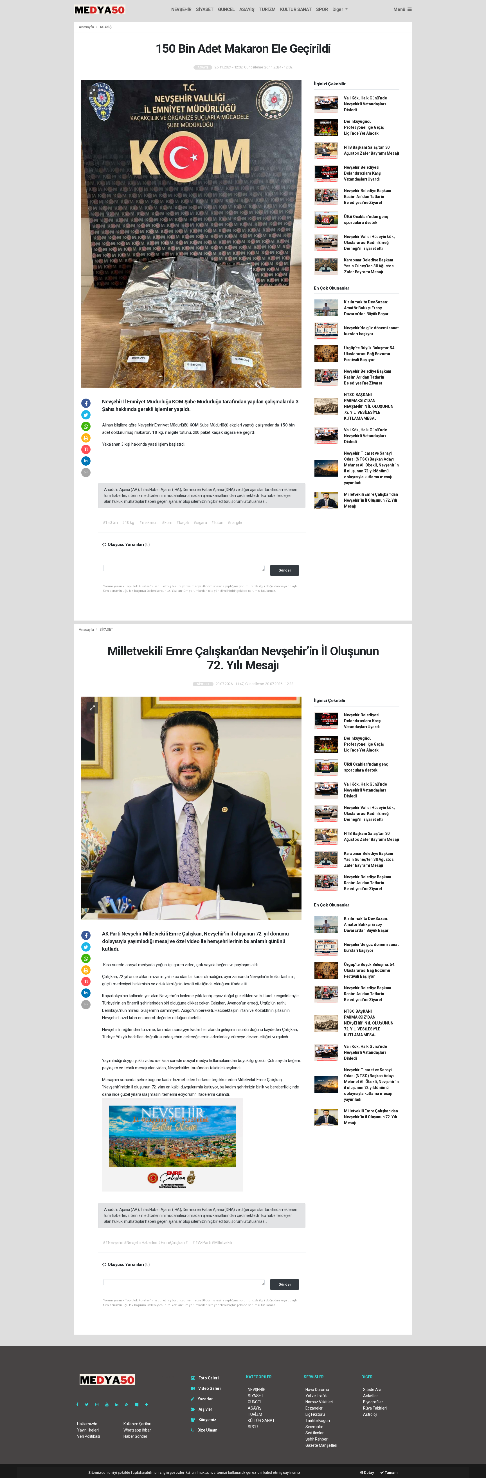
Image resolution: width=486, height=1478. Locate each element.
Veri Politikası (88, 1436)
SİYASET (204, 9)
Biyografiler (373, 1402)
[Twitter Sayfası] (89, 1404)
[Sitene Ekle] (149, 1404)
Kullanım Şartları (137, 1424)
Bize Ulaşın (207, 1430)
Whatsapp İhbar (137, 1430)
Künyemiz (207, 1419)
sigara (230, 432)
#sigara (200, 522)
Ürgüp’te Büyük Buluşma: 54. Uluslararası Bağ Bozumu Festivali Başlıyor (369, 354)
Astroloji (370, 1414)
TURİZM (267, 9)
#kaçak (182, 522)
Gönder (284, 570)
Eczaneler (314, 1408)
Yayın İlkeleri (87, 1430)
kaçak (218, 432)
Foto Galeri (208, 1378)
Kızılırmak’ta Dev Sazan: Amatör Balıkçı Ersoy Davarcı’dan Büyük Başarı (367, 308)
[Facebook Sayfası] (79, 1404)
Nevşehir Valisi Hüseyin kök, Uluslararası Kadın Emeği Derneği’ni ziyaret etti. (369, 242)
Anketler (370, 1395)
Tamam (391, 1472)
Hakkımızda (87, 1424)
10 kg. (158, 432)
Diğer (338, 9)
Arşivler (205, 1409)
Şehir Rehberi (316, 1439)
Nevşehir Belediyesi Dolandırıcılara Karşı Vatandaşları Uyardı (362, 173)
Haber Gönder (135, 1436)
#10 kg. (128, 522)
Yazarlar (205, 1399)
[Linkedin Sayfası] (119, 1404)
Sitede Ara (372, 1389)
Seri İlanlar (314, 1433)
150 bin (287, 425)
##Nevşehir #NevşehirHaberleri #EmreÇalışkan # (145, 1242)
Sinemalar (314, 1426)
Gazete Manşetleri (321, 1445)
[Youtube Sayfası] (109, 1404)
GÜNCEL (226, 9)
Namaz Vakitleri (319, 1402)
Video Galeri (208, 1388)
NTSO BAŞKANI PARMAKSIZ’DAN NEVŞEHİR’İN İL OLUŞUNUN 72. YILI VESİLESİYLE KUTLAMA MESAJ (368, 406)
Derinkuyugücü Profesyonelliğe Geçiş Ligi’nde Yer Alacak (364, 127)
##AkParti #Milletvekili (212, 1242)
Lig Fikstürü (315, 1414)
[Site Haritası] (139, 1404)
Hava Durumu (317, 1389)
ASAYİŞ (247, 9)
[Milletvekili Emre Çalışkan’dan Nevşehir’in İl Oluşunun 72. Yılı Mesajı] (191, 808)
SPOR (322, 9)
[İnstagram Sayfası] (99, 1404)
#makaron (148, 522)
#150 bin (110, 522)
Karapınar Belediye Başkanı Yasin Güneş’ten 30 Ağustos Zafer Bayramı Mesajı (369, 266)
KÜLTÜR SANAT (296, 9)
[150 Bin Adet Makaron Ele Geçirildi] (191, 234)
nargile (172, 432)
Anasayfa (86, 27)
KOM (195, 425)
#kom (167, 522)
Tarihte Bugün (317, 1420)
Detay (368, 1472)
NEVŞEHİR (181, 9)
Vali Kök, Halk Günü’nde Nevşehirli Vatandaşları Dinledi (365, 104)
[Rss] (129, 1404)
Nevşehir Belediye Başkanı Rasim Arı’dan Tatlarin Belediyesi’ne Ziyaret (367, 196)
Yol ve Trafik (316, 1395)
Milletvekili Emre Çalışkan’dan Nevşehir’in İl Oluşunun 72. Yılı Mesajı (371, 500)
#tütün (217, 522)
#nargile (235, 522)
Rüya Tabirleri (374, 1408)
